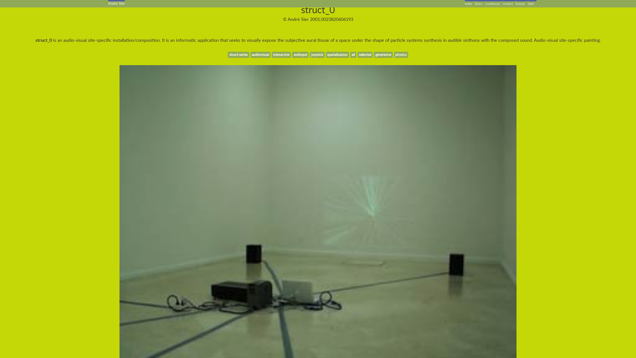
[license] (522, 0)
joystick (317, 55)
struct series (238, 55)
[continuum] (494, 0)
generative (383, 55)
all (353, 55)
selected (365, 55)
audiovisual (260, 55)
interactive (281, 55)
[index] (470, 0)
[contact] (509, 0)
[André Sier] (116, 0)
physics (401, 55)
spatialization (337, 55)
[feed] (532, 0)
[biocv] (480, 0)
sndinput (300, 55)
